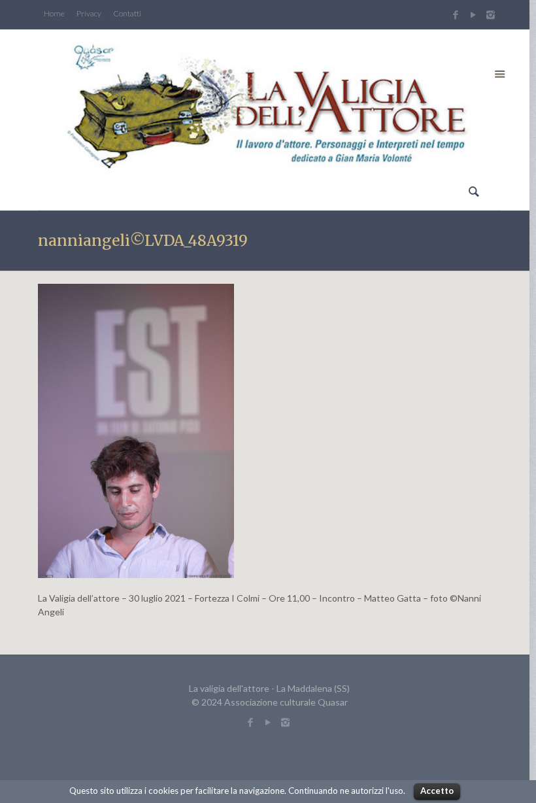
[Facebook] (455, 14)
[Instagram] (492, 14)
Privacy (88, 13)
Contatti (127, 13)
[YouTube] (473, 14)
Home (54, 13)
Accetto (437, 790)
